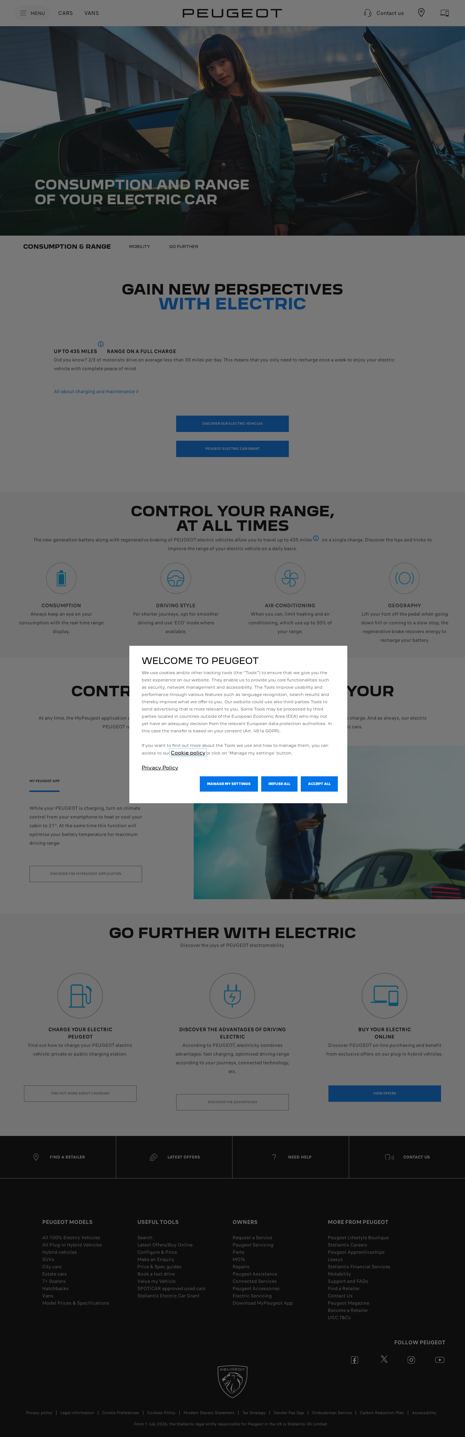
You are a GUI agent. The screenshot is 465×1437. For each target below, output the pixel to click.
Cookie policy (188, 753)
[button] (229, 784)
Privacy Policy (160, 767)
